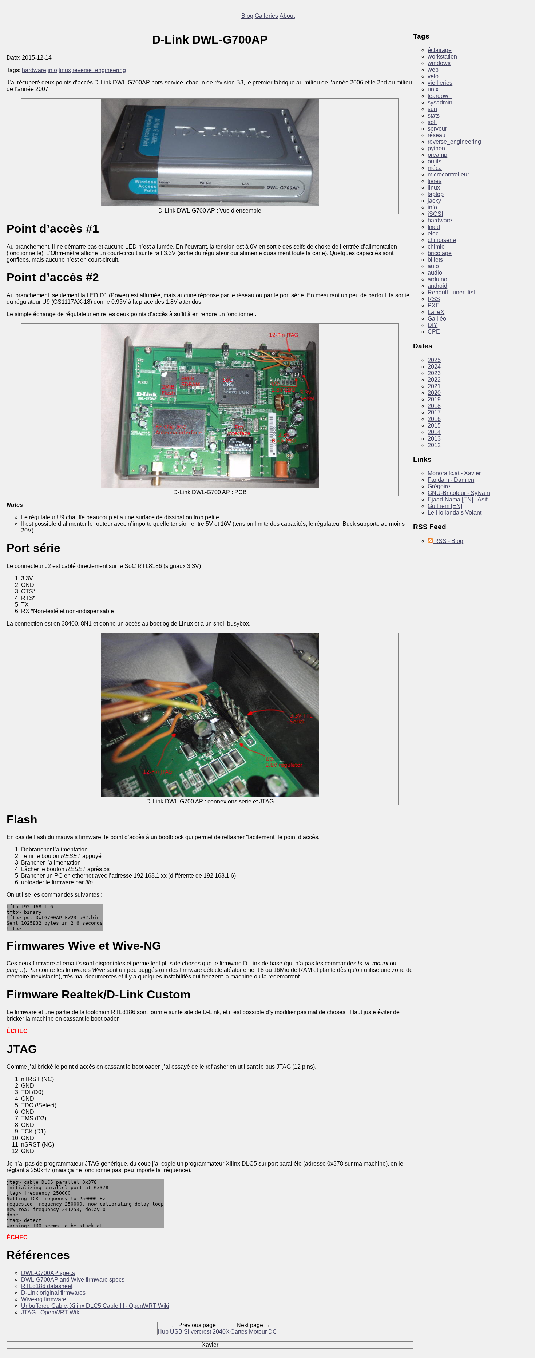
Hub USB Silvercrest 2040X (194, 1332)
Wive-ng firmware (43, 1299)
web (433, 70)
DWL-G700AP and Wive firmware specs (72, 1279)
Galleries (266, 16)
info (52, 70)
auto (433, 266)
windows (439, 63)
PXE (434, 305)
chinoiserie (442, 240)
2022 (434, 380)
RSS (434, 299)
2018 (434, 406)
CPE (434, 332)
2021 (434, 386)
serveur (437, 129)
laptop (436, 194)
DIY (432, 325)
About (287, 16)
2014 (434, 432)
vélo (433, 76)
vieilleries (440, 83)
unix (433, 89)
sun (432, 109)
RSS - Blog (448, 541)
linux (65, 70)
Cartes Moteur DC (253, 1332)
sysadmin (440, 102)
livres (434, 181)
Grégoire (439, 486)
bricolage (440, 253)
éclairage (440, 50)
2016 (434, 419)
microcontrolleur (448, 174)
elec (433, 233)
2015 (434, 425)
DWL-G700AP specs (48, 1273)
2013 (434, 439)
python (436, 148)
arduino (437, 279)
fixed (434, 227)
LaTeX (436, 312)
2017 (434, 412)
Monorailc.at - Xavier (454, 473)
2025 (434, 360)
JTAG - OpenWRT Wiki (51, 1312)
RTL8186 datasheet (46, 1286)
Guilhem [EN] (445, 506)
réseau (436, 135)
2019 (434, 399)
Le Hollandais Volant (455, 512)
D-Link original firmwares (53, 1293)
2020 (434, 393)
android (437, 286)
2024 (434, 367)
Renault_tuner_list (451, 292)
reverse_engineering (99, 70)
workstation (442, 56)
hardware (34, 70)
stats (434, 115)
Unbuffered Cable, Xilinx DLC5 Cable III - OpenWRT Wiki (95, 1306)
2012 (434, 445)
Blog (247, 16)
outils (434, 161)
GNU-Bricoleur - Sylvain (459, 493)
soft (432, 122)
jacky (434, 201)
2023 (434, 373)
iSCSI (435, 214)
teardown (440, 96)
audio (435, 273)
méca (435, 168)
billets (435, 260)
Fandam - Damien (451, 480)
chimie (436, 246)
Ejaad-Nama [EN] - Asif (457, 499)
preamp (437, 155)
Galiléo (437, 318)
